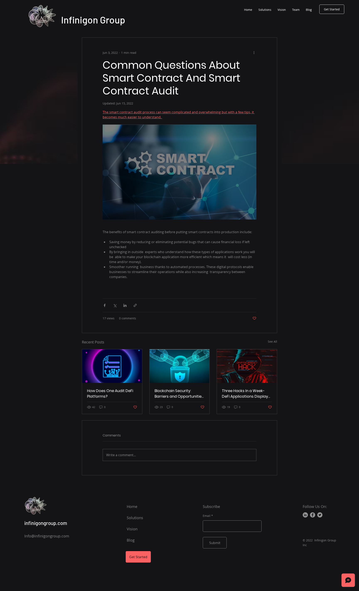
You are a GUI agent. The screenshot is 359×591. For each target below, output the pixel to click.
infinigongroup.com (45, 523)
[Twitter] (319, 514)
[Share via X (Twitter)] (115, 305)
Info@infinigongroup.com (46, 535)
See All (272, 341)
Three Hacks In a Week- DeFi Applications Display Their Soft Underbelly (245, 393)
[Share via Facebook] (105, 305)
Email (206, 515)
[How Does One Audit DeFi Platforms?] (112, 366)
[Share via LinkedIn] (125, 305)
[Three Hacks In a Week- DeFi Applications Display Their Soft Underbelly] (247, 366)
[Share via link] (135, 305)
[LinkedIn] (305, 514)
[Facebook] (312, 514)
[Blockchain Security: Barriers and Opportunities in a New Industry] (180, 366)
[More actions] (253, 52)
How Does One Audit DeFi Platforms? (110, 393)
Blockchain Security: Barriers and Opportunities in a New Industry (179, 393)
